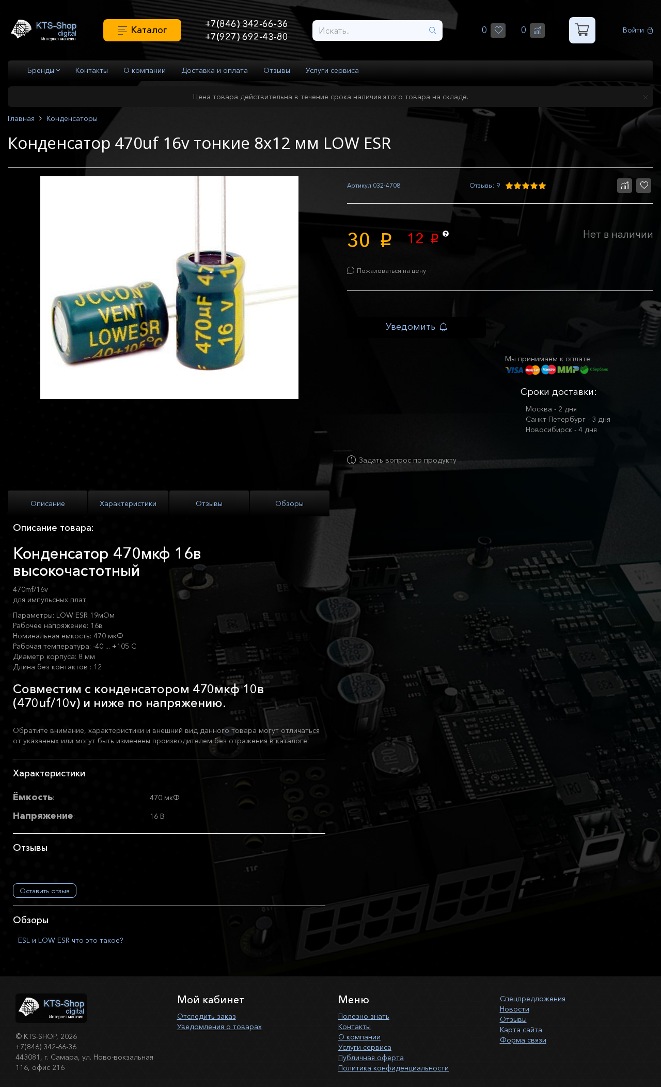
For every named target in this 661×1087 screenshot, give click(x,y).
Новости (514, 1009)
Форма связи (523, 1040)
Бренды (41, 70)
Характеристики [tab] (128, 503)
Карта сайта (521, 1029)
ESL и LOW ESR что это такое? (70, 940)
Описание (47, 503)
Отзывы (276, 70)
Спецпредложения (532, 998)
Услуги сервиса (332, 70)
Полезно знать (363, 1016)
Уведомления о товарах (219, 1026)
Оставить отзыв (45, 890)
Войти (633, 30)
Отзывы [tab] (209, 503)
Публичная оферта (371, 1057)
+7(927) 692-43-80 (246, 36)
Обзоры (289, 503)
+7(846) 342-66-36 (246, 23)
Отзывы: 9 (484, 185)
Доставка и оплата (214, 70)
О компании (144, 70)
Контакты (91, 70)
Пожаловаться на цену (391, 270)
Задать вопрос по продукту (408, 460)
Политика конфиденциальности (393, 1068)
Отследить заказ (206, 1016)
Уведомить (410, 326)
